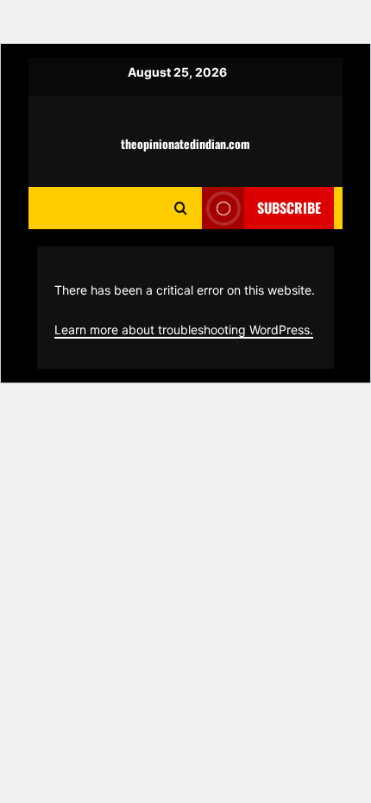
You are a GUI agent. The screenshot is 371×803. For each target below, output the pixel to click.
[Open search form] (180, 208)
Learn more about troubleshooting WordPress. (183, 329)
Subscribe (289, 207)
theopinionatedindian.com (185, 143)
